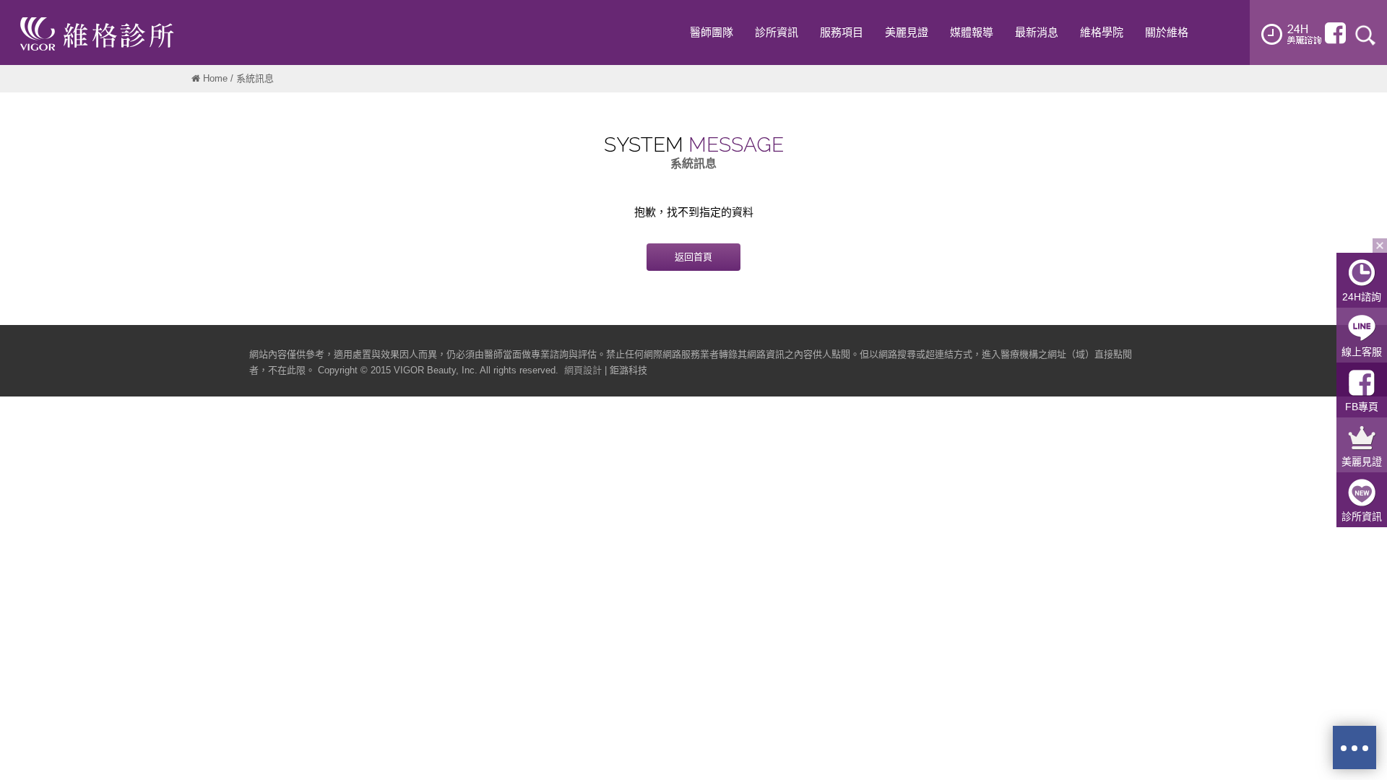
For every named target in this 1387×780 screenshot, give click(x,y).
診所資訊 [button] (776, 32)
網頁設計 (583, 370)
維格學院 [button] (1101, 32)
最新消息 (1036, 32)
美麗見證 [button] (906, 32)
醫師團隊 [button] (711, 32)
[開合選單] (1380, 245)
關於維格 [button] (1166, 32)
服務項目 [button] (841, 32)
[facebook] (1335, 33)
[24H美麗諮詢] (1292, 34)
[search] (1365, 34)
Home (215, 78)
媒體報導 (971, 32)
